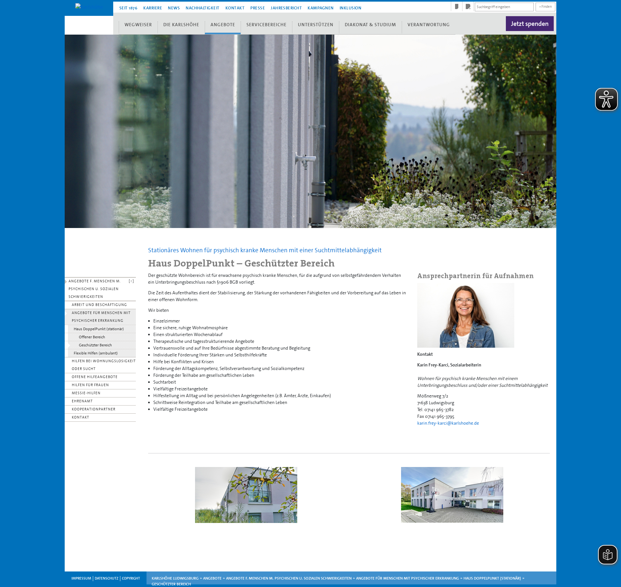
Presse (257, 8)
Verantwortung (429, 24)
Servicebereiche (266, 24)
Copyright (131, 578)
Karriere (152, 8)
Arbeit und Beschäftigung (99, 304)
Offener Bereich (92, 337)
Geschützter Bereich (95, 345)
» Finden (545, 6)
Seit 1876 (128, 8)
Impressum (81, 578)
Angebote (223, 24)
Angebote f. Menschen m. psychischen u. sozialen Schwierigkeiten (95, 289)
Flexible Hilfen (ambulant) (96, 353)
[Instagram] (468, 6)
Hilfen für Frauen (90, 385)
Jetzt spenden (530, 23)
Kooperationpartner (93, 409)
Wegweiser (138, 24)
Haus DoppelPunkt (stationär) (99, 329)
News (174, 8)
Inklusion (350, 8)
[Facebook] (456, 6)
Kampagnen (320, 8)
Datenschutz (106, 578)
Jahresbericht (286, 8)
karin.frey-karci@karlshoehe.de (448, 423)
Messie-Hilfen (86, 393)
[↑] (131, 281)
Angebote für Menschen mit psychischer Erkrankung (101, 316)
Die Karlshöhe (181, 24)
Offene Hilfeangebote (95, 377)
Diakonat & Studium (370, 24)
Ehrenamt (82, 401)
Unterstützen (315, 24)
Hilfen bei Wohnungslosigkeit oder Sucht (104, 365)
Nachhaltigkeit (203, 8)
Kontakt (235, 8)
